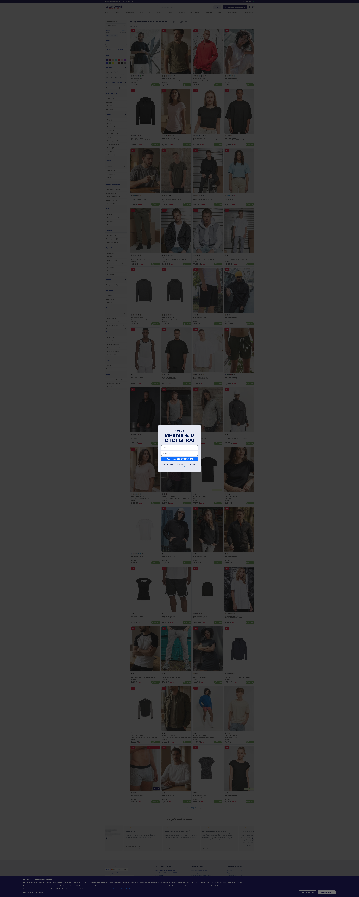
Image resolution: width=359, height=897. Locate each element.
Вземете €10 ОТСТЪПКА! (179, 459)
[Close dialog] (198, 427)
